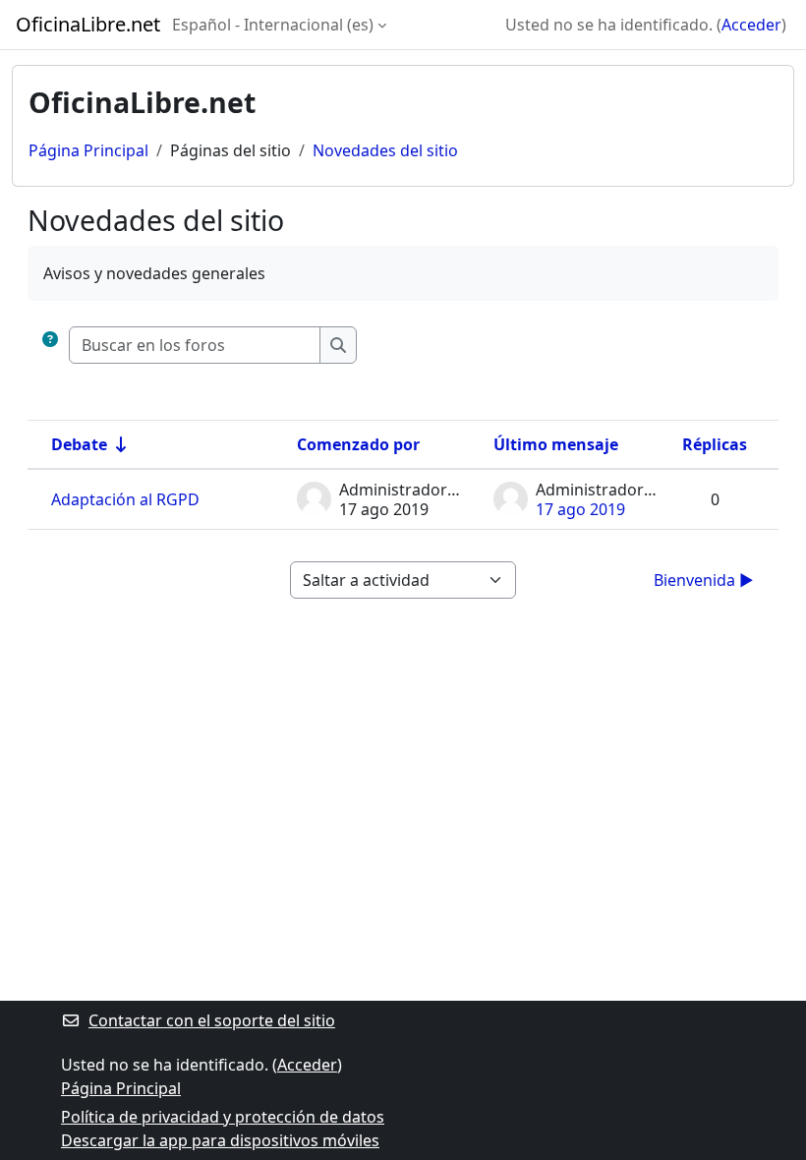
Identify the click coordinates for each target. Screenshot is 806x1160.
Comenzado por (358, 444)
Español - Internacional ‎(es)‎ (273, 24)
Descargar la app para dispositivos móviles (220, 1140)
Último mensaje (555, 444)
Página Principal (88, 150)
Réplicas (714, 444)
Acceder (751, 24)
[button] (50, 345)
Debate (79, 444)
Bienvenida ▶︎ (704, 580)
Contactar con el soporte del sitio (211, 1020)
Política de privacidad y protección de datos (222, 1117)
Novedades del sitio (385, 150)
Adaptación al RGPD (125, 499)
